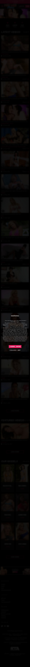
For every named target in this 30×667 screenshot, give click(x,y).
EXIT (19, 350)
